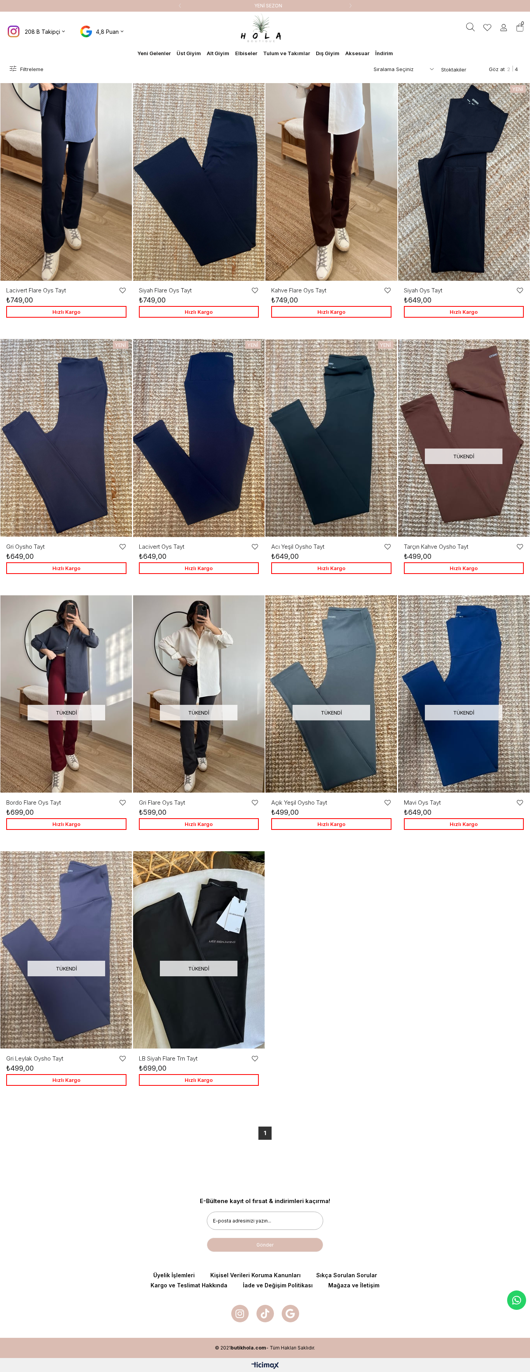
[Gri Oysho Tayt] (66, 438)
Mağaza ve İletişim (353, 1285)
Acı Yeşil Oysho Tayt (297, 546)
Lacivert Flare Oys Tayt (36, 290)
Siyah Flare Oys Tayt (165, 290)
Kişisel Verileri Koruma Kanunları (255, 1275)
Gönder (265, 1245)
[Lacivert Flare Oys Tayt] (66, 182)
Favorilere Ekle (122, 290)
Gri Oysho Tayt (25, 546)
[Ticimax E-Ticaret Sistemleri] (265, 1366)
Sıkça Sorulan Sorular (346, 1275)
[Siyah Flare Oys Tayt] (199, 182)
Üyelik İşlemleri (174, 1275)
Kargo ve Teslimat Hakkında (189, 1285)
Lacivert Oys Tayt (161, 546)
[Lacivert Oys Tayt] (199, 438)
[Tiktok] (265, 1313)
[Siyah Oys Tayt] (464, 182)
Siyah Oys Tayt (423, 290)
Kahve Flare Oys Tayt (298, 290)
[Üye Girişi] (503, 28)
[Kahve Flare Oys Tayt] (331, 182)
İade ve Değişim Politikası (278, 1285)
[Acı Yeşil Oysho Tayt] (331, 438)
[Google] (290, 1313)
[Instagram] (240, 1313)
